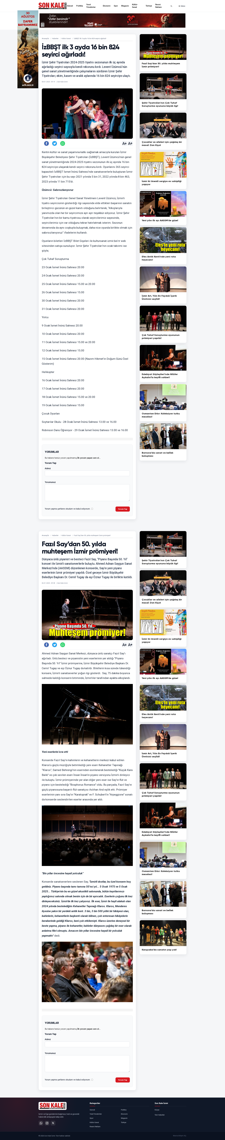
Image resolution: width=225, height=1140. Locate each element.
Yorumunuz (50, 482)
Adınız (48, 468)
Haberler (55, 38)
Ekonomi (106, 6)
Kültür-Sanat (135, 6)
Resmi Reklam (158, 6)
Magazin (125, 6)
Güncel (70, 6)
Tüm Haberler (160, 1115)
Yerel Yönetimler (91, 6)
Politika (79, 6)
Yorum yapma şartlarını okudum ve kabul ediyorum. (67, 509)
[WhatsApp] (41, 1123)
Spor (116, 6)
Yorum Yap (122, 509)
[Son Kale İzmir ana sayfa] (53, 1106)
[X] (53, 1123)
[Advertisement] (197, 49)
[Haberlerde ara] (171, 6)
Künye (157, 1110)
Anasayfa (45, 38)
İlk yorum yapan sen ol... (89, 458)
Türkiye (149, 6)
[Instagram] (47, 1123)
